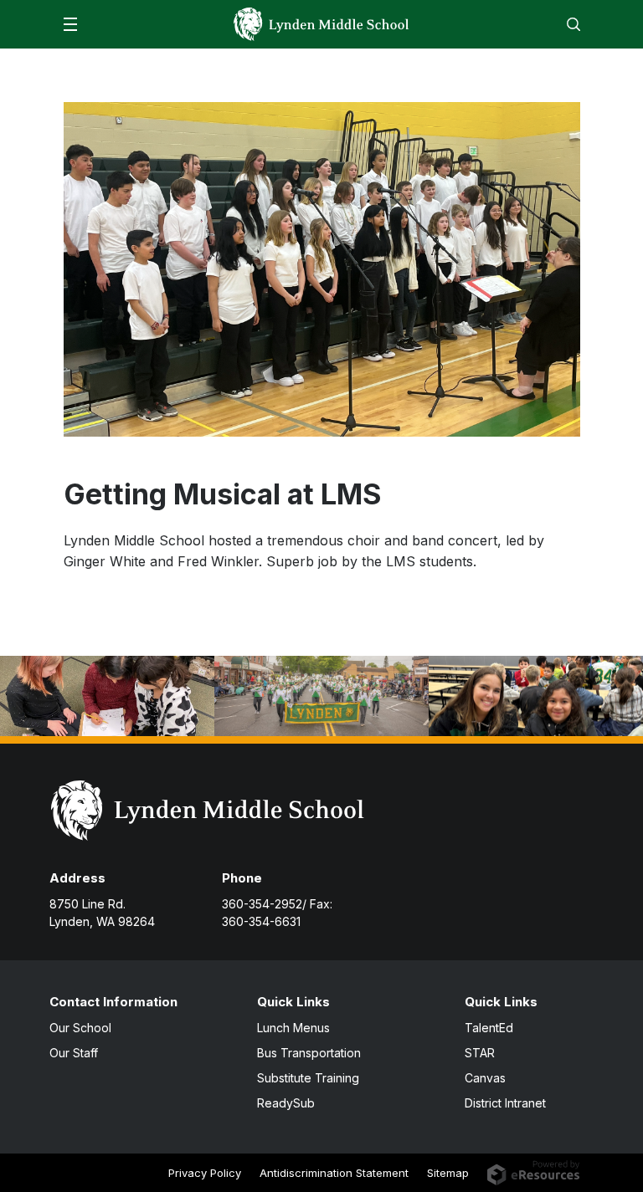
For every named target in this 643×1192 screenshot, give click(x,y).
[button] (70, 24)
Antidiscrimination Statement (334, 1172)
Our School (80, 1028)
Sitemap (448, 1172)
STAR (480, 1053)
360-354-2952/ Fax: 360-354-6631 (277, 913)
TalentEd (489, 1028)
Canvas (485, 1078)
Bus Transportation (309, 1053)
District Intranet (505, 1103)
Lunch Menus (293, 1028)
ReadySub (286, 1103)
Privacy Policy (204, 1172)
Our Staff (73, 1053)
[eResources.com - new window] (533, 1172)
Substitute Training (308, 1078)
